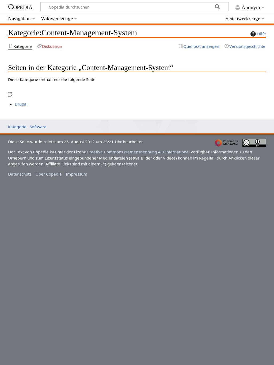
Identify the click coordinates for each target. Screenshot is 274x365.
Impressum (76, 174)
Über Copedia (49, 174)
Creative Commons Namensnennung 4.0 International (138, 151)
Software (38, 126)
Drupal (21, 104)
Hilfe (261, 33)
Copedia (20, 6)
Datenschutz (19, 174)
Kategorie (17, 126)
